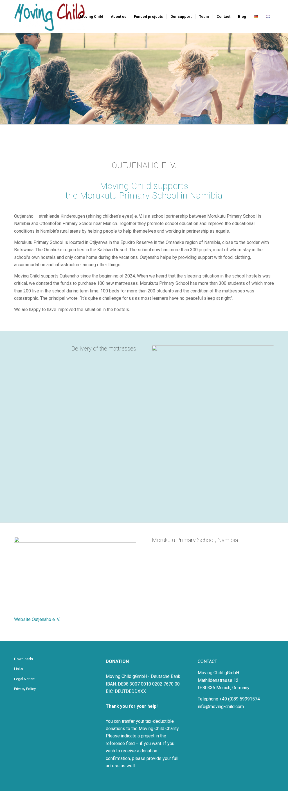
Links (18, 669)
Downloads (23, 659)
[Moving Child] (49, 16)
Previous (5, 79)
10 (229, 502)
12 (238, 502)
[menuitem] (91, 16)
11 (233, 502)
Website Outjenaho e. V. (37, 619)
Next (283, 79)
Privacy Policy (25, 689)
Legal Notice (24, 679)
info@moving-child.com (221, 706)
